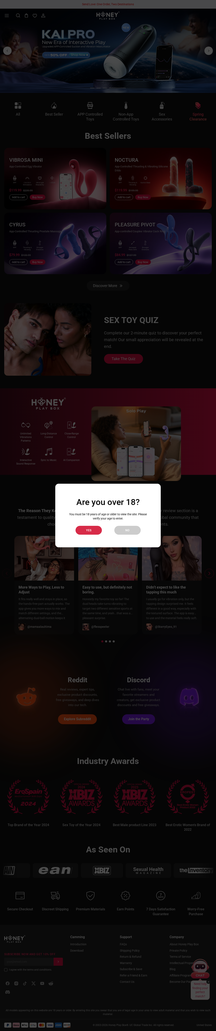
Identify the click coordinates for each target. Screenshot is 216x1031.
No (127, 530)
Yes (88, 530)
